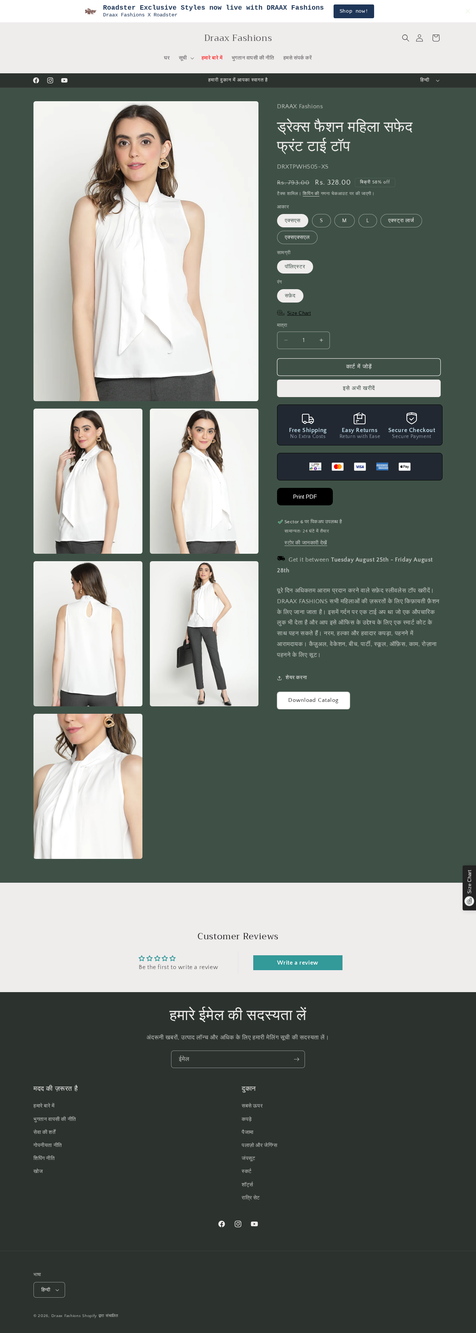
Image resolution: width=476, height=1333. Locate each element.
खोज (38, 1171)
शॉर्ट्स (247, 1184)
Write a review (297, 963)
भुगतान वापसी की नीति (54, 1119)
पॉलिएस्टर (295, 267)
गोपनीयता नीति (47, 1145)
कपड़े (247, 1119)
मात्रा (282, 325)
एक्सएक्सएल (297, 237)
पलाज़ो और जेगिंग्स (259, 1145)
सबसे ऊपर (252, 1106)
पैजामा (248, 1132)
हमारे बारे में (44, 1106)
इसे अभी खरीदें (359, 388)
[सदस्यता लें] (296, 1059)
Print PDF (305, 496)
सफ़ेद (290, 296)
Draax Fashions (66, 1316)
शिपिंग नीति (44, 1158)
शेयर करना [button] (296, 678)
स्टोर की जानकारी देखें (305, 543)
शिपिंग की (311, 193)
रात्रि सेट (251, 1198)
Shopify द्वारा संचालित (100, 1316)
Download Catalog (313, 700)
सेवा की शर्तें (44, 1132)
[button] (406, 38)
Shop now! (354, 11)
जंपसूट (248, 1158)
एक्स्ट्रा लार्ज (401, 221)
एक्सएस (292, 221)
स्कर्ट (247, 1171)
